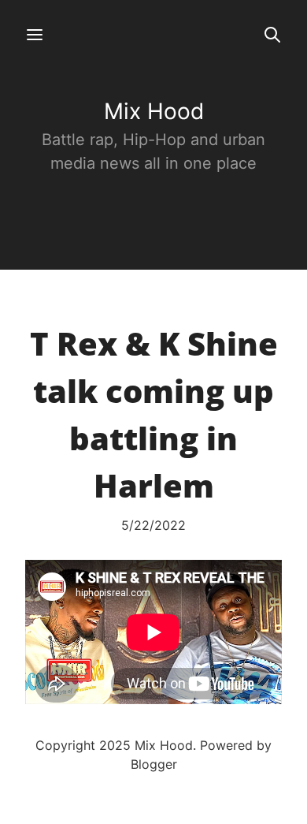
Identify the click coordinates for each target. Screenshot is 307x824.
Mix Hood (154, 111)
